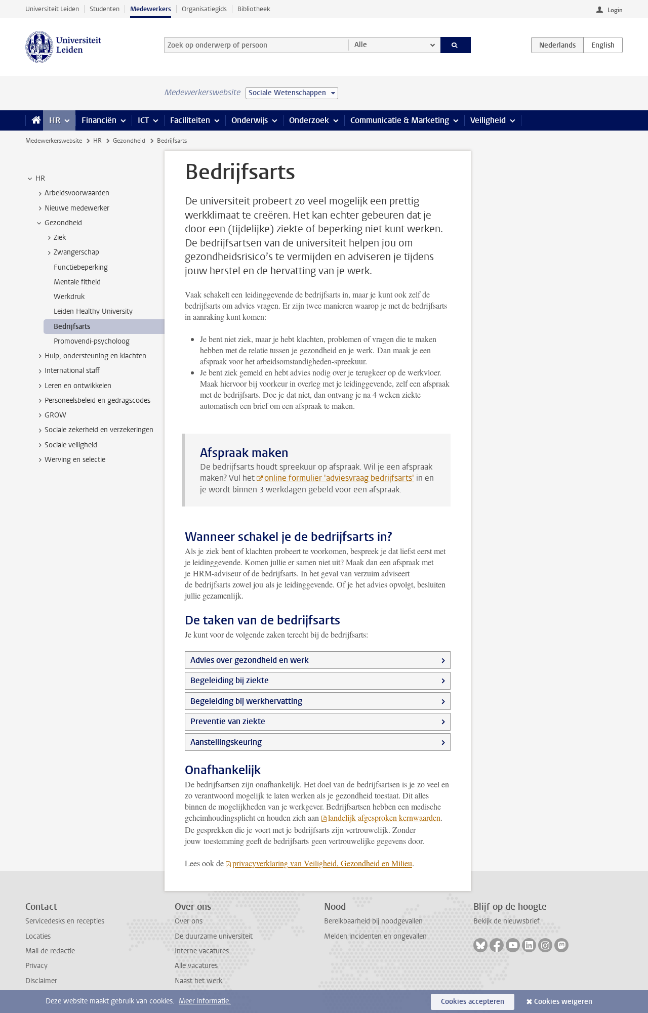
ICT (143, 120)
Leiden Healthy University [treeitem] (93, 311)
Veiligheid (488, 120)
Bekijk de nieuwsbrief (506, 921)
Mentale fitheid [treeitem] (77, 282)
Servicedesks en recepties (64, 921)
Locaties (38, 936)
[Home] (34, 120)
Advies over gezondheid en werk (249, 660)
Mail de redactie (50, 951)
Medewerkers (150, 9)
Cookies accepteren (472, 1001)
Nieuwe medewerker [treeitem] (77, 208)
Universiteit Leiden (52, 9)
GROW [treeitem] (55, 415)
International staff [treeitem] (72, 370)
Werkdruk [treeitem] (69, 297)
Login (615, 10)
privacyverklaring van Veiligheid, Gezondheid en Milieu (322, 863)
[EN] (603, 45)
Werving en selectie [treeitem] (75, 460)
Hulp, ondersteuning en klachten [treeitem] (95, 356)
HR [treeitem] (40, 178)
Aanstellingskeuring (226, 742)
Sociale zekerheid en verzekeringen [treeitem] (99, 430)
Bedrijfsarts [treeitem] (72, 326)
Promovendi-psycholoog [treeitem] (92, 341)
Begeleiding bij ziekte (229, 680)
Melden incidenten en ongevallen (375, 936)
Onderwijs (249, 120)
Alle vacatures (196, 965)
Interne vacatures (202, 951)
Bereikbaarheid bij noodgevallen (373, 921)
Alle (360, 45)
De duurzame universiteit (214, 936)
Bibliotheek (253, 9)
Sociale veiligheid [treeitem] (71, 445)
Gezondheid (129, 141)
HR (54, 120)
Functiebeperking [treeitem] (81, 267)
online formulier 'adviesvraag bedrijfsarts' (339, 478)
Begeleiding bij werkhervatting (246, 701)
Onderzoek (309, 120)
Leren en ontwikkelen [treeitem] (78, 386)
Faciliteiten (190, 120)
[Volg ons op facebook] (497, 945)
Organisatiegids (204, 9)
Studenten (104, 9)
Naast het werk (198, 981)
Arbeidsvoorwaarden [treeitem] (77, 193)
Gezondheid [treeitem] (63, 223)
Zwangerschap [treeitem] (76, 252)
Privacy (36, 965)
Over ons (188, 921)
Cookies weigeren (563, 1001)
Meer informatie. (205, 1001)
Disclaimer (41, 981)
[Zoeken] (455, 45)
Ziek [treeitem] (60, 237)
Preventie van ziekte (227, 721)
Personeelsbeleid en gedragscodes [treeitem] (97, 400)
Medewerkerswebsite (53, 141)
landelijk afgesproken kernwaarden (384, 817)
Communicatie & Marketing (399, 120)
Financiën (99, 120)
